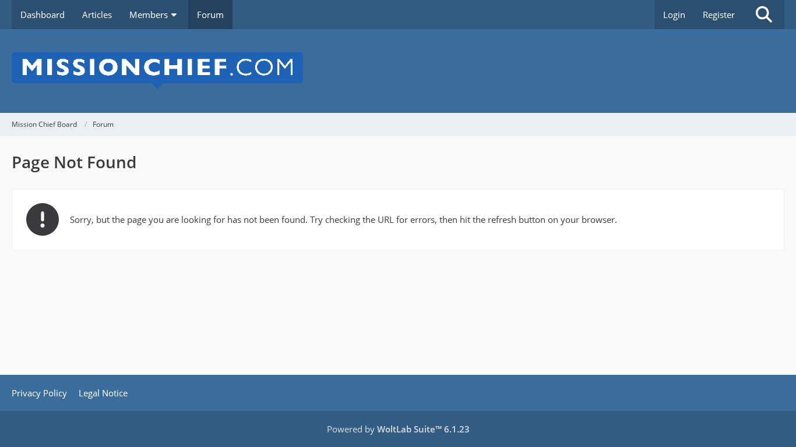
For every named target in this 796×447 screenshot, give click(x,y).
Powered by (398, 429)
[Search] (764, 14)
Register (719, 14)
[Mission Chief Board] (398, 71)
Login (674, 14)
